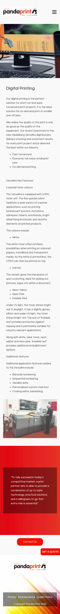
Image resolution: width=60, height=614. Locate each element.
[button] (54, 12)
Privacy (12, 597)
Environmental (26, 597)
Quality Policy (44, 597)
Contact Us (30, 541)
